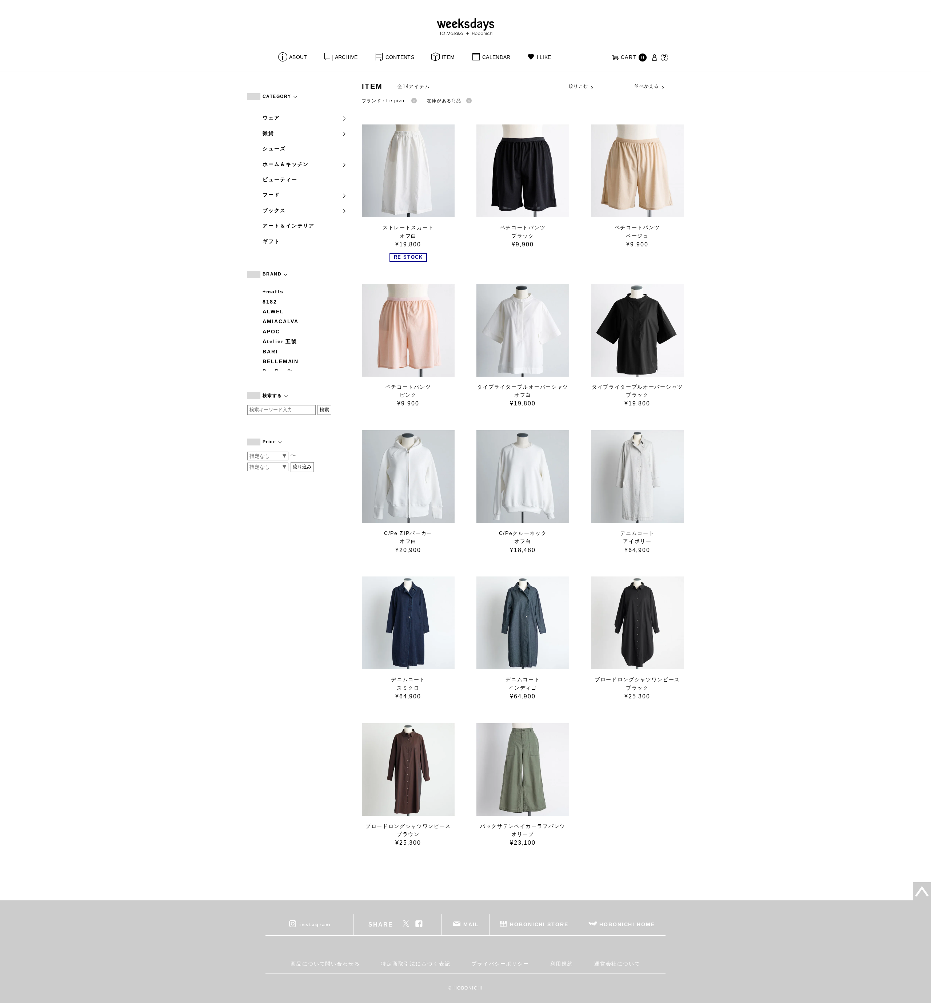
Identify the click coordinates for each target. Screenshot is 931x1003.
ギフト (271, 241)
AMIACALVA (281, 321)
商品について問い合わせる (325, 964)
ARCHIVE (346, 57)
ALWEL (273, 311)
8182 (270, 302)
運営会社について (617, 964)
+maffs (273, 291)
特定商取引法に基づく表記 (415, 964)
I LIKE (544, 57)
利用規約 (562, 964)
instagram (314, 924)
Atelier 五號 (280, 341)
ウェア (271, 117)
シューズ (274, 148)
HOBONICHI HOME (627, 924)
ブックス (274, 210)
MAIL (471, 924)
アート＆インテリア (289, 226)
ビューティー (280, 179)
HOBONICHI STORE (539, 924)
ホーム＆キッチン (286, 164)
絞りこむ (578, 86)
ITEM (448, 57)
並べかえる (646, 86)
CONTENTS (399, 57)
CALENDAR (496, 57)
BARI (270, 351)
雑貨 (268, 133)
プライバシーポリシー (500, 964)
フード (271, 195)
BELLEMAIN (281, 361)
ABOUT (298, 57)
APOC (271, 331)
